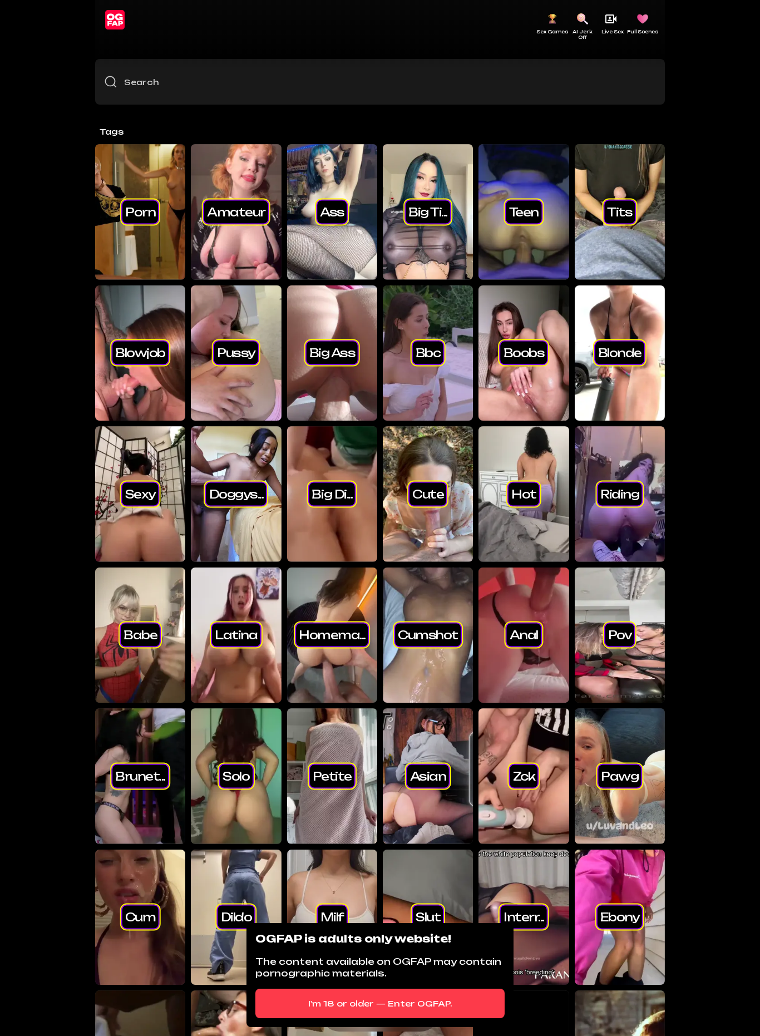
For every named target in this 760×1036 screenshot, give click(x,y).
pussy (236, 353)
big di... (332, 493)
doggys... (236, 493)
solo (236, 775)
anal (524, 635)
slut (428, 917)
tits (619, 211)
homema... (332, 635)
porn (140, 211)
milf (332, 917)
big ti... (427, 211)
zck (524, 775)
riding (619, 493)
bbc (428, 353)
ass (332, 211)
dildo (236, 917)
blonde (619, 353)
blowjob (140, 353)
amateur (236, 211)
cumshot (428, 635)
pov (620, 635)
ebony (620, 917)
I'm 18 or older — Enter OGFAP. (380, 1003)
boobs (524, 353)
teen (524, 211)
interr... (524, 917)
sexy (140, 493)
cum (140, 917)
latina (236, 635)
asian (428, 775)
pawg (619, 775)
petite (332, 775)
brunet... (140, 775)
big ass (332, 353)
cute (427, 493)
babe (140, 635)
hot (523, 493)
